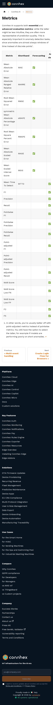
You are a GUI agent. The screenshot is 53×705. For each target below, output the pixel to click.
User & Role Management (14, 506)
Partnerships (8, 613)
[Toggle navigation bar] (4, 4)
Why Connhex (9, 569)
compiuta (36, 695)
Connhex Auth (9, 421)
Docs (4, 402)
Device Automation (11, 518)
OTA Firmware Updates (13, 473)
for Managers (8, 581)
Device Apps (8, 493)
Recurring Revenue (11, 481)
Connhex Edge (9, 381)
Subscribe (26, 679)
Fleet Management (11, 485)
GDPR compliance (11, 573)
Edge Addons (8, 458)
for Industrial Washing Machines (18, 554)
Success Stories (10, 609)
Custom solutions (11, 406)
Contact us (7, 617)
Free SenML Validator (12, 629)
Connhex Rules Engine (13, 437)
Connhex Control (10, 389)
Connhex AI (7, 385)
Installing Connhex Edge (14, 454)
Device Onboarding (11, 514)
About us (6, 621)
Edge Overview (9, 450)
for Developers (9, 577)
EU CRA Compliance (12, 498)
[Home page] (4, 12)
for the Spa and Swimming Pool (18, 550)
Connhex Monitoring (12, 425)
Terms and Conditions (13, 637)
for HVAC (6, 541)
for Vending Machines (12, 546)
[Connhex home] (16, 657)
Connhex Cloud (9, 377)
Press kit (6, 625)
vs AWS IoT (7, 585)
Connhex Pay (8, 433)
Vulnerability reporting (13, 633)
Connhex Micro (9, 397)
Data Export (8, 510)
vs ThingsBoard (9, 589)
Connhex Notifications (13, 429)
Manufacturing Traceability (15, 522)
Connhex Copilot (10, 393)
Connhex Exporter (11, 441)
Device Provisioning (11, 477)
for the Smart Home (12, 537)
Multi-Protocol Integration (15, 502)
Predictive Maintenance (13, 489)
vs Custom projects (11, 594)
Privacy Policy (30, 686)
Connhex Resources (12, 445)
